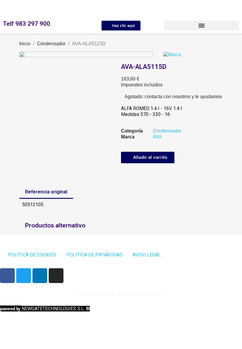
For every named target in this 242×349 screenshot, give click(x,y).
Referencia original (46, 192)
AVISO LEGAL (147, 255)
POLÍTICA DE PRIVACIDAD (94, 255)
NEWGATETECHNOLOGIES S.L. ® (45, 308)
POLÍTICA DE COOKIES (32, 255)
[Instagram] (56, 275)
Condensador (167, 130)
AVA (157, 136)
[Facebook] (7, 275)
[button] (121, 25)
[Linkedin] (39, 275)
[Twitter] (23, 275)
